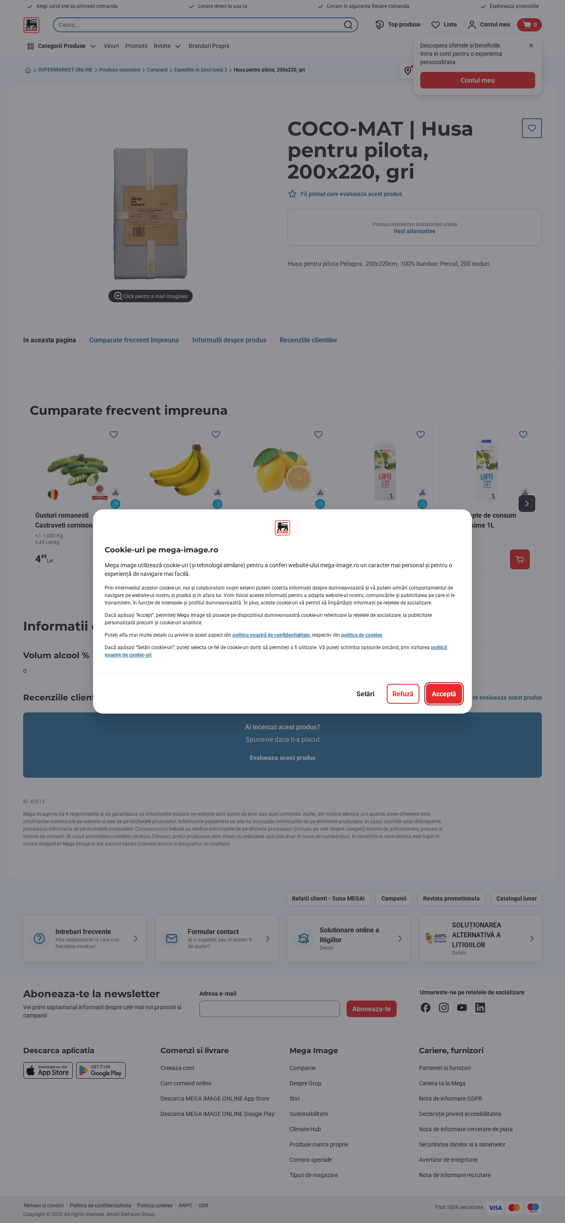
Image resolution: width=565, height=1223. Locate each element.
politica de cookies (361, 635)
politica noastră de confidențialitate (271, 635)
